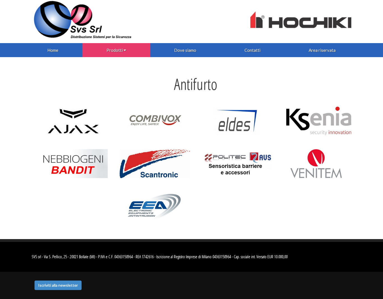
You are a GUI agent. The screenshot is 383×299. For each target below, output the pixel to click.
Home (52, 50)
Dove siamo (185, 50)
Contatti (252, 50)
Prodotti (115, 50)
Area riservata (322, 50)
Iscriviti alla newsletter (58, 285)
